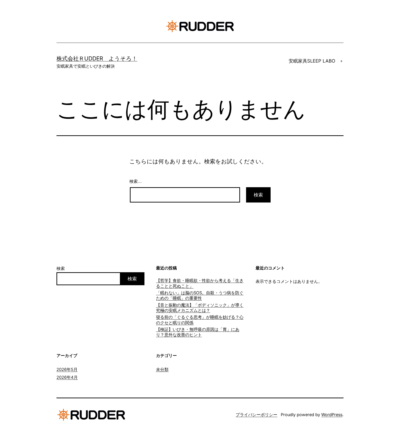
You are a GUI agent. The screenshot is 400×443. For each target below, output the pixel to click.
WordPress (331, 414)
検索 (60, 268)
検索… (135, 181)
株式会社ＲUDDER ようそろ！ (96, 58)
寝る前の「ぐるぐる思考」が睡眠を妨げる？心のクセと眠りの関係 (200, 320)
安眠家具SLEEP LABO (312, 61)
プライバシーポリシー (256, 414)
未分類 (162, 369)
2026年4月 (67, 377)
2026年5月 (67, 369)
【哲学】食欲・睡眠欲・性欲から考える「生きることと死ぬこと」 (200, 283)
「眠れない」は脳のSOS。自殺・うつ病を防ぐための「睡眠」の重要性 (200, 295)
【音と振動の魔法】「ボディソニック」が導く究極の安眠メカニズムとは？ (200, 308)
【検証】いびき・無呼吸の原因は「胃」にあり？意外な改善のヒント (197, 332)
